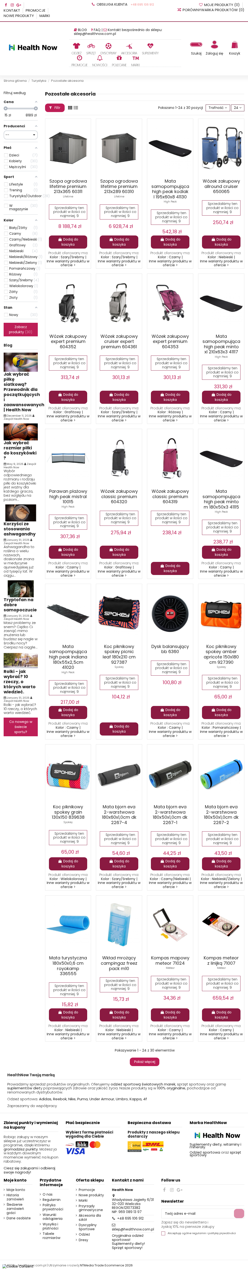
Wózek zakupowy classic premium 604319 (170, 496)
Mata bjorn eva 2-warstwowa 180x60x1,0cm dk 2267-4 (119, 815)
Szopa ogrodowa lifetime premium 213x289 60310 (119, 186)
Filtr (57, 107)
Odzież (84, 1234)
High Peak (170, 201)
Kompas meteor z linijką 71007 (221, 960)
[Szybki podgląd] (85, 133)
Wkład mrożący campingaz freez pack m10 (119, 963)
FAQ (97, 29)
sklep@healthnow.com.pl (95, 33)
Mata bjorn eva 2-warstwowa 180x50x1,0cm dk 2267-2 (221, 815)
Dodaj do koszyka (70, 242)
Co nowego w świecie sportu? (20, 726)
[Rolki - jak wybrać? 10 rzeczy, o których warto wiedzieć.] (21, 660)
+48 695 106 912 (142, 4)
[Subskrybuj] (239, 1213)
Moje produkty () (222, 4)
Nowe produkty (19, 15)
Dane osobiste (19, 1218)
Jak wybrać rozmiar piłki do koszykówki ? (20, 450)
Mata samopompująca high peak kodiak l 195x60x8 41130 (170, 189)
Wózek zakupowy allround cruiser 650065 (221, 186)
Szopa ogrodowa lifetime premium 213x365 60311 (68, 186)
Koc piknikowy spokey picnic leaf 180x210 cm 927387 (119, 654)
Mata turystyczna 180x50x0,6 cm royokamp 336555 (68, 966)
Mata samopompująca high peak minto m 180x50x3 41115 (221, 499)
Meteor (170, 968)
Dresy (83, 1240)
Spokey (119, 667)
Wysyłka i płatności (50, 1226)
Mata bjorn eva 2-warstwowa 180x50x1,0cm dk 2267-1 (170, 815)
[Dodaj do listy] (66, 133)
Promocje (36, 10)
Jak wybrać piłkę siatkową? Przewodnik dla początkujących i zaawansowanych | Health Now (24, 392)
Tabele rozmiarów (51, 1236)
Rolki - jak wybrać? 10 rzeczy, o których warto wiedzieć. (20, 682)
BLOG (82, 29)
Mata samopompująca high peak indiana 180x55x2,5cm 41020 (68, 656)
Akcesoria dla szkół (90, 1218)
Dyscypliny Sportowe (88, 1227)
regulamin (199, 1233)
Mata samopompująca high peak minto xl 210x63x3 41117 (221, 344)
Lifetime (68, 196)
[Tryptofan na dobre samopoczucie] (21, 588)
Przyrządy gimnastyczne (91, 1208)
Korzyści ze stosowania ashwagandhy (20, 529)
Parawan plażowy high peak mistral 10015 (68, 496)
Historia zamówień (15, 1197)
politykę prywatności (222, 1233)
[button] (91, 49)
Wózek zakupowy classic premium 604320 (119, 496)
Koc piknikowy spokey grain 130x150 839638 (68, 812)
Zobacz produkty (20, 329)
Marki (44, 15)
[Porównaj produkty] (75, 133)
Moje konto (16, 1190)
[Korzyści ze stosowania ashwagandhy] (21, 512)
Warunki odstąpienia (52, 1217)
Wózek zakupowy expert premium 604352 (68, 341)
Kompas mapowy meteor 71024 (170, 960)
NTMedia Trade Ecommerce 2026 (106, 1265)
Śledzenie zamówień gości (15, 1209)
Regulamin (52, 1200)
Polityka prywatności (53, 1207)
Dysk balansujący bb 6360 (170, 649)
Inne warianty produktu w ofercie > (68, 263)
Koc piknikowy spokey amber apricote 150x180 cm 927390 (221, 654)
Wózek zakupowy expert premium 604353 (170, 341)
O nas (48, 1194)
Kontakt (12, 10)
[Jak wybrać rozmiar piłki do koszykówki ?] (21, 431)
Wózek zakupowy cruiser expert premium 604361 (119, 341)
